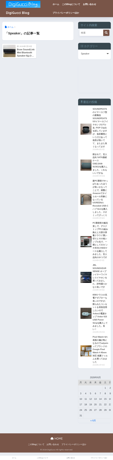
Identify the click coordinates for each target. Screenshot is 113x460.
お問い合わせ (89, 4)
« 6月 (93, 420)
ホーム (56, 4)
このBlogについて (71, 4)
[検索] (106, 33)
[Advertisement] (94, 79)
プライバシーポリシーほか (66, 13)
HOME (58, 438)
